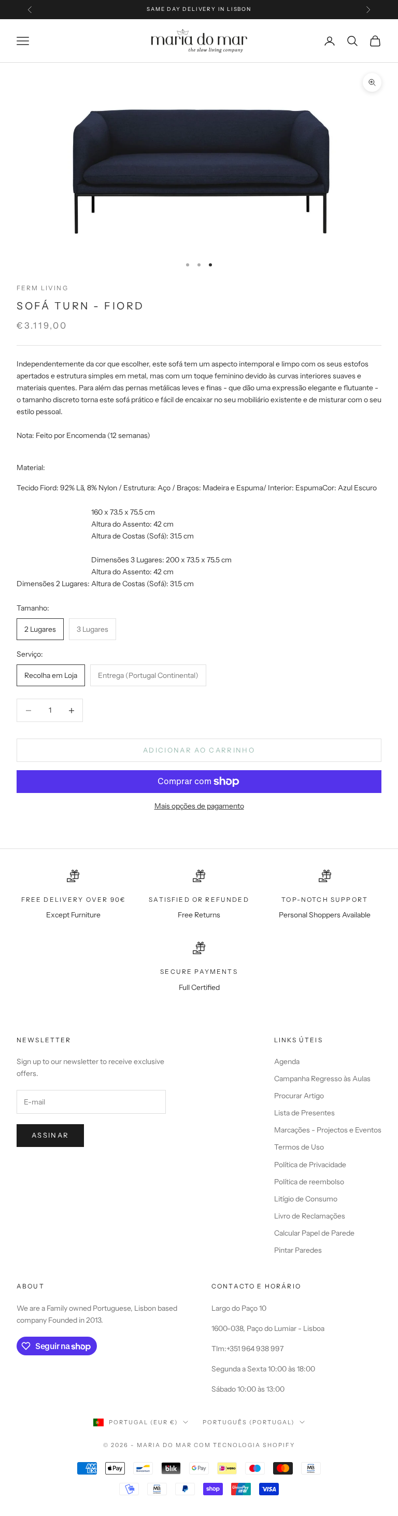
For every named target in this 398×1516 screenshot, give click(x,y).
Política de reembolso (309, 1181)
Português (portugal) (248, 1422)
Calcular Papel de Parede (314, 1233)
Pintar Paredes (298, 1250)
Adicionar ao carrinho (199, 750)
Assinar (50, 1135)
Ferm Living (42, 288)
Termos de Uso (299, 1147)
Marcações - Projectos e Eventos (327, 1130)
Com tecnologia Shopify (244, 1445)
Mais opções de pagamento (199, 806)
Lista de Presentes (304, 1112)
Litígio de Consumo (305, 1198)
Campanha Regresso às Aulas (322, 1078)
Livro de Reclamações (309, 1216)
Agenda (287, 1061)
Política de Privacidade (310, 1164)
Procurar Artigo (299, 1095)
